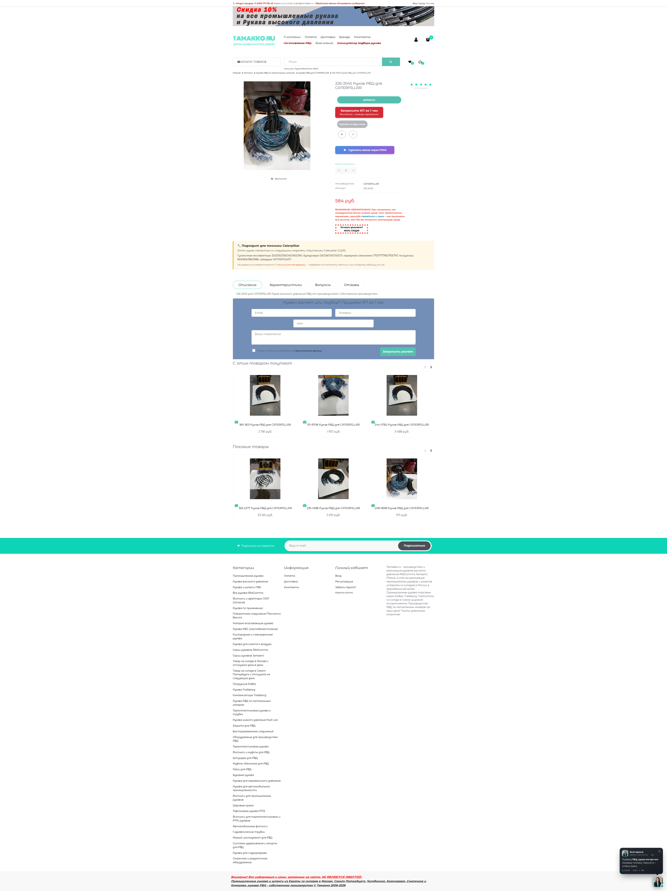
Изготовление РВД (297, 43)
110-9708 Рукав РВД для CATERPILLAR (333, 424)
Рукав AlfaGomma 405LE (306, 69)
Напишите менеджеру (291, 264)
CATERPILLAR (371, 184)
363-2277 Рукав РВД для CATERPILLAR (265, 508)
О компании (292, 37)
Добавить (369, 100)
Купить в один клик (352, 124)
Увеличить (281, 179)
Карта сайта (344, 592)
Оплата (311, 37)
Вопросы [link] (323, 285)
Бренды (344, 37)
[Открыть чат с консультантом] (657, 881)
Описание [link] (247, 285)
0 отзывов (421, 88)
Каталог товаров (253, 62)
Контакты (362, 37)
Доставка (328, 37)
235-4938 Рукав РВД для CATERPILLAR (333, 508)
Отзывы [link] (351, 285)
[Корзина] (428, 39)
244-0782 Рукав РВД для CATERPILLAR (402, 424)
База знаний (324, 43)
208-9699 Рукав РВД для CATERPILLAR (402, 508)
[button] (354, 170)
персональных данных (308, 350)
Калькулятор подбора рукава (359, 43)
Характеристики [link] (286, 285)
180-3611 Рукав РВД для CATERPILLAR (265, 424)
